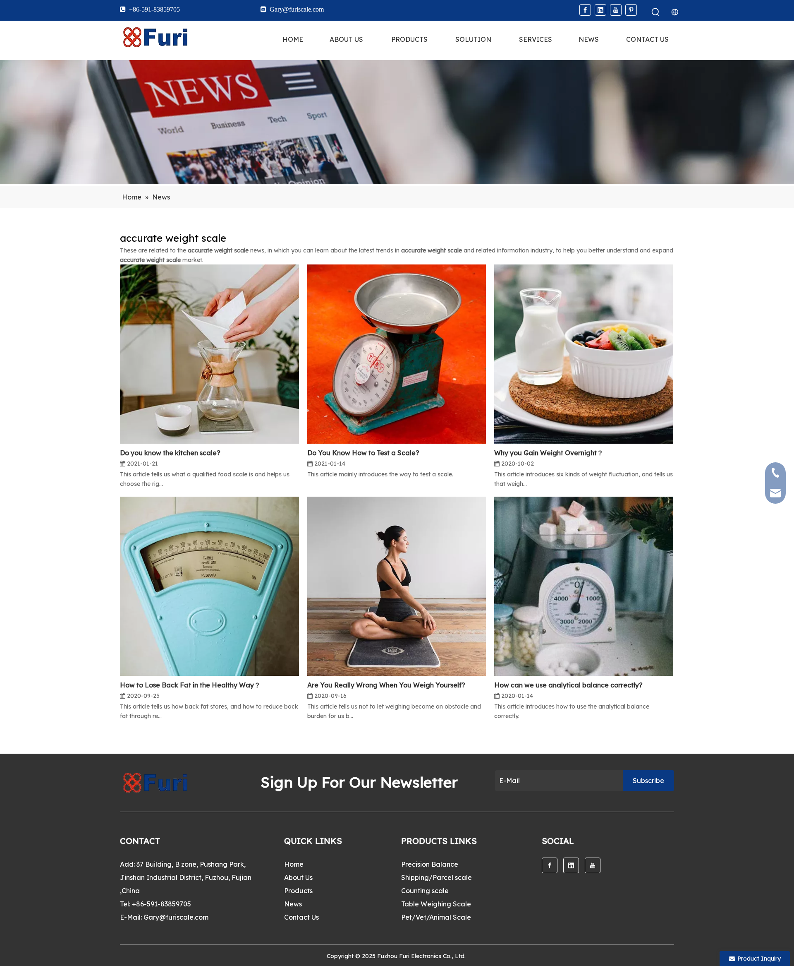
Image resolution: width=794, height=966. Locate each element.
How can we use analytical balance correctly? (568, 685)
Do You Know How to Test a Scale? (363, 453)
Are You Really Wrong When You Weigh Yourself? (386, 685)
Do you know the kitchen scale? (170, 453)
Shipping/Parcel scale (436, 877)
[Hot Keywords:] (656, 12)
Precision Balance (429, 864)
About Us (298, 877)
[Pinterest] (631, 10)
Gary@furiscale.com (175, 917)
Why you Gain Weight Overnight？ (548, 453)
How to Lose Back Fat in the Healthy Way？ (190, 685)
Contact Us (301, 917)
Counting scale (425, 891)
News (293, 904)
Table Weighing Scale (436, 904)
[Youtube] (616, 10)
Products (298, 891)
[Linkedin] (600, 10)
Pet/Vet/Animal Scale (436, 917)
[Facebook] (585, 10)
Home (294, 864)
